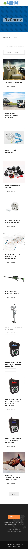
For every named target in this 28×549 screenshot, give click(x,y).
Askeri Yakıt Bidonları (13, 83)
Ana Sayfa (6, 37)
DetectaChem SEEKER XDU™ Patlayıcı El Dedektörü (13, 440)
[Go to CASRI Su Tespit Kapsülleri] (14, 137)
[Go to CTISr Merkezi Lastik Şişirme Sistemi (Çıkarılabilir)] (14, 242)
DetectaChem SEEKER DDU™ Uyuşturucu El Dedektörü (13, 364)
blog (19, 546)
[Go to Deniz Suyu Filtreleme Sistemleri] (14, 314)
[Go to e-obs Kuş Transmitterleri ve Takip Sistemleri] (14, 462)
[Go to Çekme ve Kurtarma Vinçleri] (14, 172)
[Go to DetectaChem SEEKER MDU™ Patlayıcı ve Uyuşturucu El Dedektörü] (14, 386)
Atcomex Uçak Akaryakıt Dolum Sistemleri (11, 115)
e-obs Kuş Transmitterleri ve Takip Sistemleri (12, 477)
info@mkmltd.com (16, 531)
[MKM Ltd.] (11, 3)
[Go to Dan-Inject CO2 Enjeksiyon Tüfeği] (14, 278)
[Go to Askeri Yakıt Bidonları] (14, 69)
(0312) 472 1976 (15, 529)
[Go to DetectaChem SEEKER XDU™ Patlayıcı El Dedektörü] (14, 425)
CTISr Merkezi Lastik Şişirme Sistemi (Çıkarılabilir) (13, 257)
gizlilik (9, 546)
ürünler (15, 546)
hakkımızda (19, 544)
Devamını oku (11, 86)
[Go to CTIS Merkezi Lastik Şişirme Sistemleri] (14, 207)
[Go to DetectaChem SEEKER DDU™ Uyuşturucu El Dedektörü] (14, 349)
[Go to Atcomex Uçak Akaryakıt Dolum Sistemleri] (14, 101)
